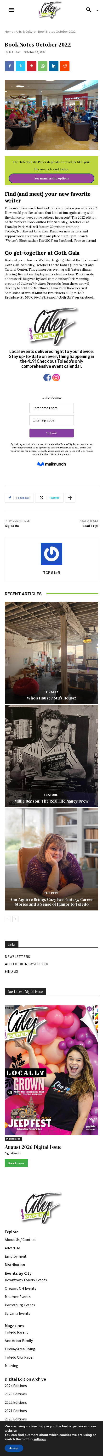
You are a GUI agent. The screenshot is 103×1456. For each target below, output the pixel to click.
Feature (51, 794)
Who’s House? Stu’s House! (51, 698)
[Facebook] (9, 66)
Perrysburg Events (20, 1305)
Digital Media (13, 1153)
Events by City (18, 1273)
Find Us (11, 971)
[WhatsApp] (42, 66)
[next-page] (15, 919)
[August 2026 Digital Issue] (51, 1071)
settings (40, 1439)
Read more (16, 1163)
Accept (13, 1448)
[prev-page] (8, 919)
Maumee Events (18, 1296)
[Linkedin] (53, 66)
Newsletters (17, 956)
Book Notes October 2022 (56, 31)
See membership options (51, 178)
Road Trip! (90, 526)
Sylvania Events (17, 1313)
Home (9, 31)
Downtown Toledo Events (26, 1279)
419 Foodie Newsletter (26, 964)
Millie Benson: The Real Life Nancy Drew (51, 801)
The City (51, 691)
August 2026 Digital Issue (33, 1147)
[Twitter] (20, 66)
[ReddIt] (64, 66)
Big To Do (12, 526)
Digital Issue (13, 1138)
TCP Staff (15, 52)
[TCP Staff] (51, 554)
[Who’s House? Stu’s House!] (51, 653)
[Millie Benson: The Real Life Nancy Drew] (51, 756)
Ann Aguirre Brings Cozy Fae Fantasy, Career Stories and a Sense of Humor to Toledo (51, 902)
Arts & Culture (26, 31)
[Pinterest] (31, 66)
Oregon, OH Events (20, 1288)
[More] (70, 498)
